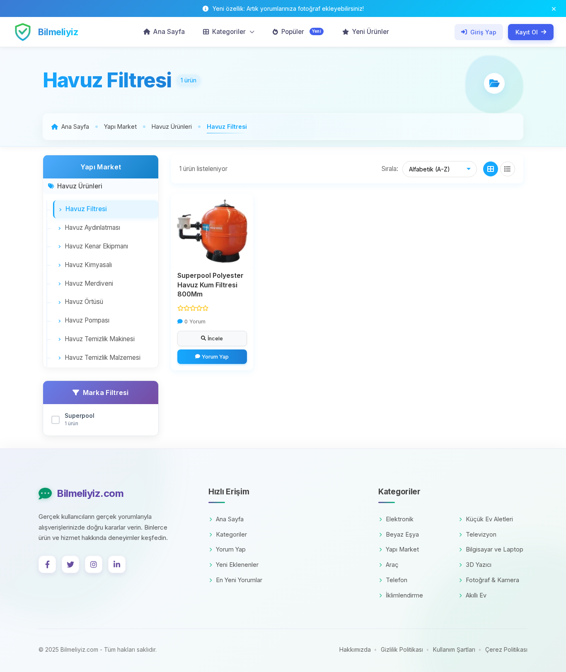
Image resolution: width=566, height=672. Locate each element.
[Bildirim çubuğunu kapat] (554, 8)
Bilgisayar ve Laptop (494, 549)
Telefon (396, 579)
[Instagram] (93, 564)
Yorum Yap (215, 357)
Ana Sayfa (230, 519)
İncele (215, 338)
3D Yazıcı (478, 564)
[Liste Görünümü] (507, 168)
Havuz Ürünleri (79, 186)
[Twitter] (70, 564)
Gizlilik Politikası (402, 649)
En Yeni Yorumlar (239, 579)
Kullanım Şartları (454, 649)
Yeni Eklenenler (237, 564)
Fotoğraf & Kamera (492, 579)
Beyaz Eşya (402, 534)
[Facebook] (47, 564)
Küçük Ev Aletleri (489, 519)
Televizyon (481, 534)
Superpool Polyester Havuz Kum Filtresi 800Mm (210, 284)
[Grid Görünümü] (490, 168)
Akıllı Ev (476, 595)
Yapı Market (402, 549)
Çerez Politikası (506, 649)
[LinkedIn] (117, 564)
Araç (392, 564)
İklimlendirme (404, 595)
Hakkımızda (355, 649)
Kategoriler (231, 534)
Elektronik (400, 519)
